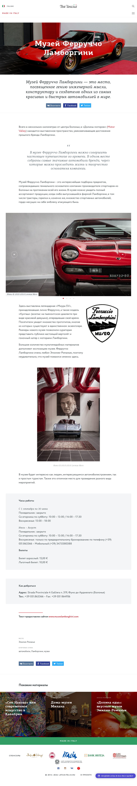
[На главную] (68, 6)
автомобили (24, 651)
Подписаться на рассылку (116, 776)
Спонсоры (14, 756)
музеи (47, 651)
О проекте (86, 775)
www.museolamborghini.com (63, 616)
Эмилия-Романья (27, 642)
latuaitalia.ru (67, 775)
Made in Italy (68, 741)
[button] (14, 254)
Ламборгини (37, 651)
